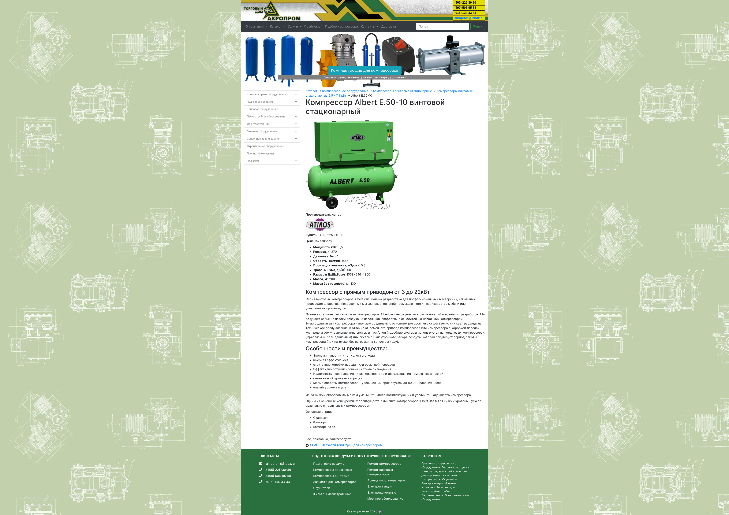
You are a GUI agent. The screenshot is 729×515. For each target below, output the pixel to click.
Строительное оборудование (265, 146)
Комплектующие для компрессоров (364, 70)
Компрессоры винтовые (331, 476)
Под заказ (253, 160)
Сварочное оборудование (263, 138)
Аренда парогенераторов (386, 480)
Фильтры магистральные (332, 494)
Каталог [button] (276, 26)
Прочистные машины (260, 153)
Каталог (311, 91)
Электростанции (258, 123)
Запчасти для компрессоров (335, 482)
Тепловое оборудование (262, 109)
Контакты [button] (368, 26)
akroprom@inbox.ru (469, 18)
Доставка (388, 26)
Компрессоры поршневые (332, 470)
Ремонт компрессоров (384, 463)
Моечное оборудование (262, 131)
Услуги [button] (293, 26)
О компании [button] (255, 26)
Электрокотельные (381, 492)
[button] (259, 60)
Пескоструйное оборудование (266, 116)
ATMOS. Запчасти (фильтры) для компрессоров (346, 445)
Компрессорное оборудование (266, 94)
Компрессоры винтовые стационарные (402, 91)
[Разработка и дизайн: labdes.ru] (380, 511)
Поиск (477, 26)
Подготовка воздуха (260, 101)
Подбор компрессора (341, 26)
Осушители (321, 488)
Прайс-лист (313, 26)
